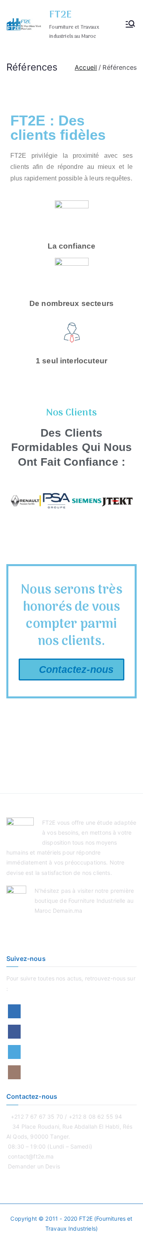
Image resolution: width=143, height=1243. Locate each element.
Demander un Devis (34, 1166)
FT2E (60, 15)
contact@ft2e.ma (31, 1156)
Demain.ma (67, 910)
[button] (18, 501)
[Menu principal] (130, 24)
